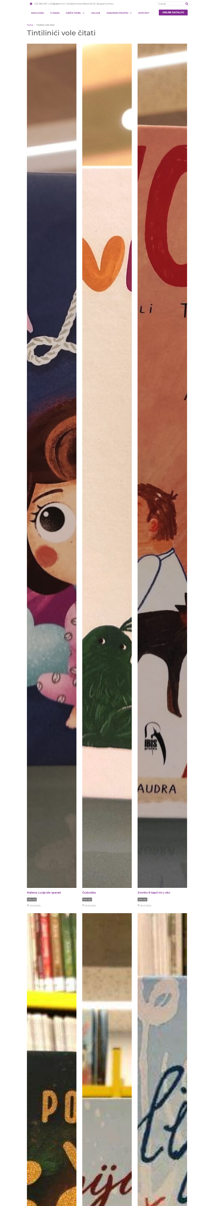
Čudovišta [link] (89, 892)
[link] (173, 12)
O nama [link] (55, 12)
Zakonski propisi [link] (117, 12)
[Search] (187, 4)
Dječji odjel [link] (73, 12)
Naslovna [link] (37, 12)
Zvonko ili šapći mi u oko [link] (154, 892)
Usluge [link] (95, 12)
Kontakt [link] (144, 12)
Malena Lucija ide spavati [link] (44, 892)
